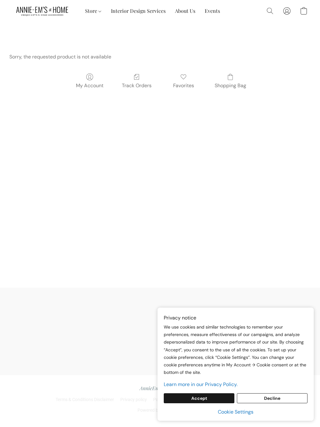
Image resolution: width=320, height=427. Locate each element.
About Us (185, 11)
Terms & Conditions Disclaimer (85, 399)
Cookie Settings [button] (235, 412)
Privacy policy (133, 399)
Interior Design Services (138, 11)
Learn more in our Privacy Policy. (201, 384)
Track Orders (137, 85)
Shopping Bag (230, 85)
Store (91, 11)
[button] (42, 11)
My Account (89, 85)
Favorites (183, 85)
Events (212, 11)
